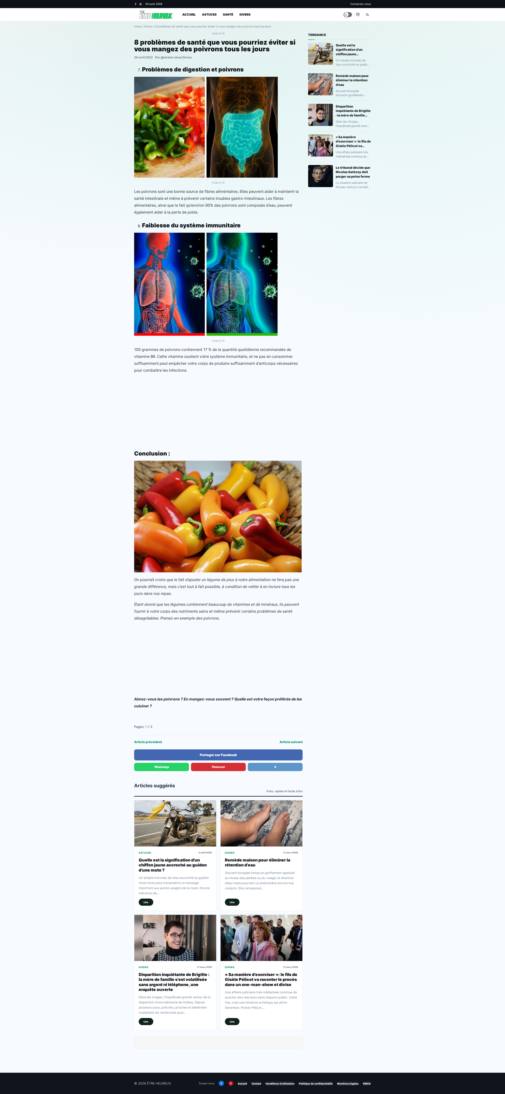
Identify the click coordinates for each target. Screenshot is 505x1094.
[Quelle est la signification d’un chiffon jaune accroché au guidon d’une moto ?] (175, 823)
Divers (245, 14)
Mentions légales (348, 1083)
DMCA (367, 1083)
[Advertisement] (218, 405)
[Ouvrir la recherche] (367, 14)
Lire (146, 902)
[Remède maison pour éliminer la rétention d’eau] (261, 823)
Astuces (209, 14)
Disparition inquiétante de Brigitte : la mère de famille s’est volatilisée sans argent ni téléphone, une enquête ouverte (174, 982)
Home (138, 26)
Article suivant (291, 742)
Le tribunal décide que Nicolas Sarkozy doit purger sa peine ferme (353, 172)
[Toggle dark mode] (348, 14)
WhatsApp (161, 767)
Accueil (189, 14)
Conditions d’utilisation (280, 1083)
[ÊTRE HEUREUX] (357, 14)
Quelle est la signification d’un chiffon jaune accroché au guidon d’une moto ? (173, 865)
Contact (256, 1083)
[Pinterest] (140, 4)
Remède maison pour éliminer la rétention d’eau (352, 80)
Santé (228, 14)
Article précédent (148, 742)
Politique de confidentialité (316, 1083)
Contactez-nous (360, 4)
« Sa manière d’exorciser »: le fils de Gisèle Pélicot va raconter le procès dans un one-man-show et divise (261, 979)
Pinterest (218, 767)
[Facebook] (135, 4)
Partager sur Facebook (218, 755)
